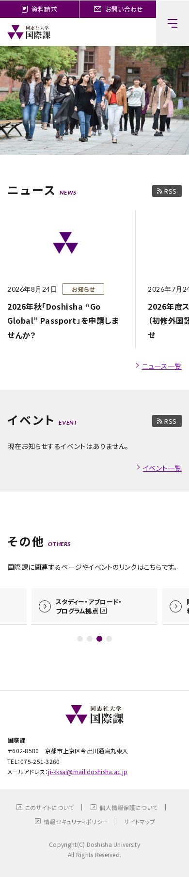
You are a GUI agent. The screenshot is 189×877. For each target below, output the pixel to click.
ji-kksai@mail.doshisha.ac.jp (87, 771)
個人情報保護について (128, 807)
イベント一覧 (162, 468)
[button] (80, 639)
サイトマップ (139, 821)
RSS (170, 191)
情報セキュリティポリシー (76, 821)
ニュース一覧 (162, 366)
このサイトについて (49, 807)
